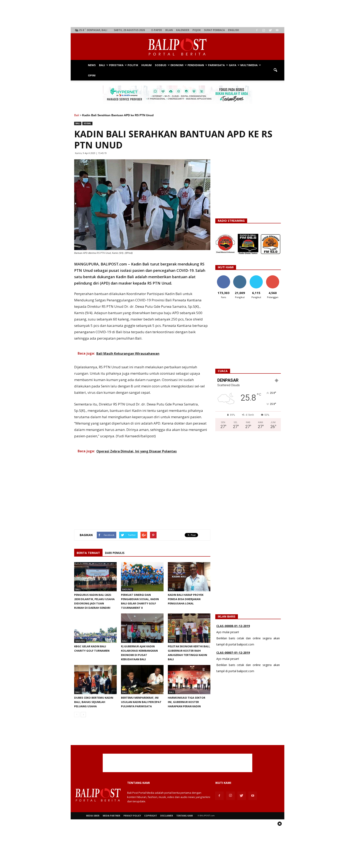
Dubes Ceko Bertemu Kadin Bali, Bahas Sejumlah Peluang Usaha (93, 702)
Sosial (87, 123)
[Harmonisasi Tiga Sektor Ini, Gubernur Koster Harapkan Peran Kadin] (189, 679)
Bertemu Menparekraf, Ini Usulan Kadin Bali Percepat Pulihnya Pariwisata (141, 702)
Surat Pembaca (214, 30)
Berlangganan (274, 276)
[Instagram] (263, 30)
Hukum (146, 65)
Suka (223, 276)
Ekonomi (177, 65)
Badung (127, 589)
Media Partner (111, 815)
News (92, 65)
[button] (275, 70)
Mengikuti (240, 276)
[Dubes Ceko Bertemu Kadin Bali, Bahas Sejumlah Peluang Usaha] (95, 679)
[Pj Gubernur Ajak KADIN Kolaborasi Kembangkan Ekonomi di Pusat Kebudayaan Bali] (142, 628)
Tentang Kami (184, 815)
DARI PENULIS (114, 553)
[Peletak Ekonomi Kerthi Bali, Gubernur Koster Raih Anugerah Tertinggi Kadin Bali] (189, 628)
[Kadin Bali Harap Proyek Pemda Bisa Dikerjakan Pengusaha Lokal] (189, 576)
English (233, 30)
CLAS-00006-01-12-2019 (233, 663)
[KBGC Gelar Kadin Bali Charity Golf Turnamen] (95, 628)
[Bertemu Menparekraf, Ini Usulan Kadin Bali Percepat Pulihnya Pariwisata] (142, 679)
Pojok (196, 30)
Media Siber (92, 815)
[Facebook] (257, 30)
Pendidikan (196, 65)
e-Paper (156, 30)
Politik (133, 65)
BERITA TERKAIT (88, 553)
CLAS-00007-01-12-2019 (233, 636)
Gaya (232, 65)
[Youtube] (277, 30)
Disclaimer (166, 815)
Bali (102, 65)
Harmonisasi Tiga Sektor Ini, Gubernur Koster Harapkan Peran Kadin (186, 702)
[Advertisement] (177, 13)
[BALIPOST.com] (177, 47)
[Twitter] (270, 30)
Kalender (182, 30)
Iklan (169, 30)
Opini (92, 75)
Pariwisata (216, 65)
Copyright (150, 815)
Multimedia (249, 65)
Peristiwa (116, 65)
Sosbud (160, 65)
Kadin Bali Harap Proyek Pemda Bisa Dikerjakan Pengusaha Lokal (185, 599)
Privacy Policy (132, 815)
